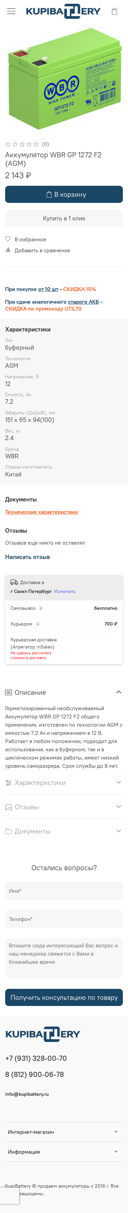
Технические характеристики (41, 511)
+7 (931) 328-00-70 (36, 1058)
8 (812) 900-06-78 (34, 1074)
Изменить (65, 591)
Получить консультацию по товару (64, 997)
